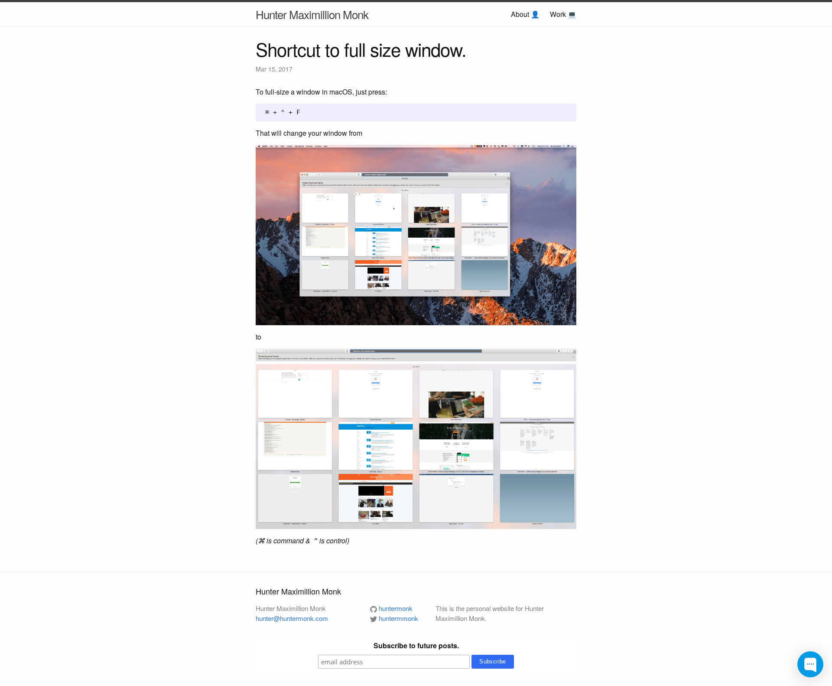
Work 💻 (563, 14)
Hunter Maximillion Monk (312, 14)
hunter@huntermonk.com (292, 618)
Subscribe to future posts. (416, 645)
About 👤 (525, 14)
